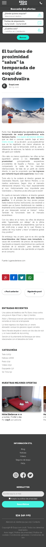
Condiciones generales (19, 535)
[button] (41, 3)
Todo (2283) (6, 354)
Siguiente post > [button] (34, 293)
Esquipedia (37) (8, 369)
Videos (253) (7, 365)
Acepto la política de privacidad (24, 499)
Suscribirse (23, 504)
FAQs (23, 463)
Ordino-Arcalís (8, 142)
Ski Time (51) (7, 372)
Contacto (36, 522)
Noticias (23, 453)
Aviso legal (8, 533)
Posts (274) (6, 362)
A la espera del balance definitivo (30, 137)
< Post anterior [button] (11, 292)
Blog (23, 449)
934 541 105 (23, 515)
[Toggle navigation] (4, 3)
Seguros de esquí (23, 460)
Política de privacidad (23, 533)
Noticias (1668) (8, 358)
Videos (23, 456)
